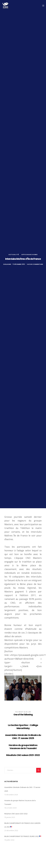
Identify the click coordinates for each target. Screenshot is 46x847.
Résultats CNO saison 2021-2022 (15, 813)
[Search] (38, 770)
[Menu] (42, 5)
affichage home (29, 254)
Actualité (14, 254)
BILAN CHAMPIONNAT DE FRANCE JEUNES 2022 (21, 836)
